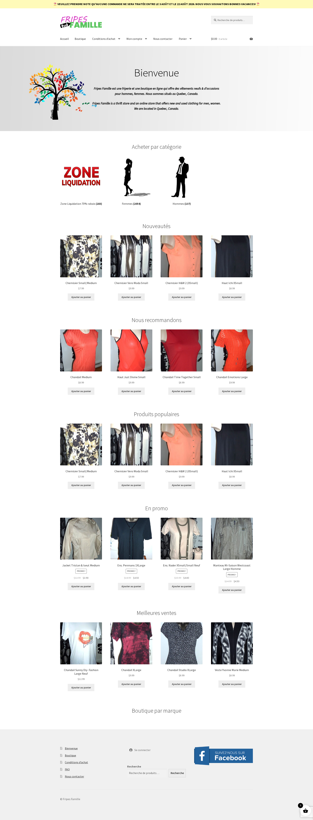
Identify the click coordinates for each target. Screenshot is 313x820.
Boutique (80, 39)
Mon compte (134, 39)
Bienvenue (71, 748)
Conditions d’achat (103, 39)
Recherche (134, 766)
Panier (183, 39)
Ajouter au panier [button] (81, 297)
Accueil (64, 39)
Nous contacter (162, 39)
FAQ (67, 769)
